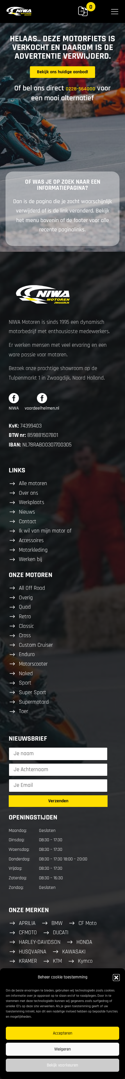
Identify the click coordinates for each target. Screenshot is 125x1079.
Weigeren (62, 1049)
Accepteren (62, 1033)
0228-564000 (80, 88)
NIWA (14, 408)
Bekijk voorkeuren (62, 1065)
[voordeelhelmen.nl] (42, 398)
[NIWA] (14, 398)
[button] (116, 977)
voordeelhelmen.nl (42, 408)
